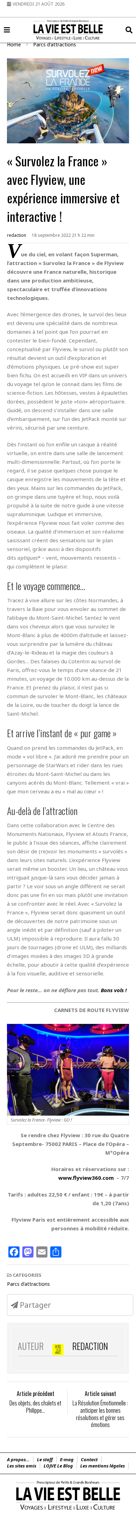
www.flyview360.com (86, 1177)
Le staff (45, 1459)
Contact (89, 1459)
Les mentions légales (102, 1466)
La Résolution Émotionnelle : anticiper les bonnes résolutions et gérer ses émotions (100, 1413)
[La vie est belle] (68, 1510)
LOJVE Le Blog (58, 1466)
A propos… (18, 1459)
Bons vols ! (114, 990)
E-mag (67, 1459)
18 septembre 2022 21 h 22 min (63, 235)
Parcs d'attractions (28, 1284)
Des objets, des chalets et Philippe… (35, 1406)
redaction (16, 235)
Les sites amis (21, 1466)
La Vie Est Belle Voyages (68, 23)
